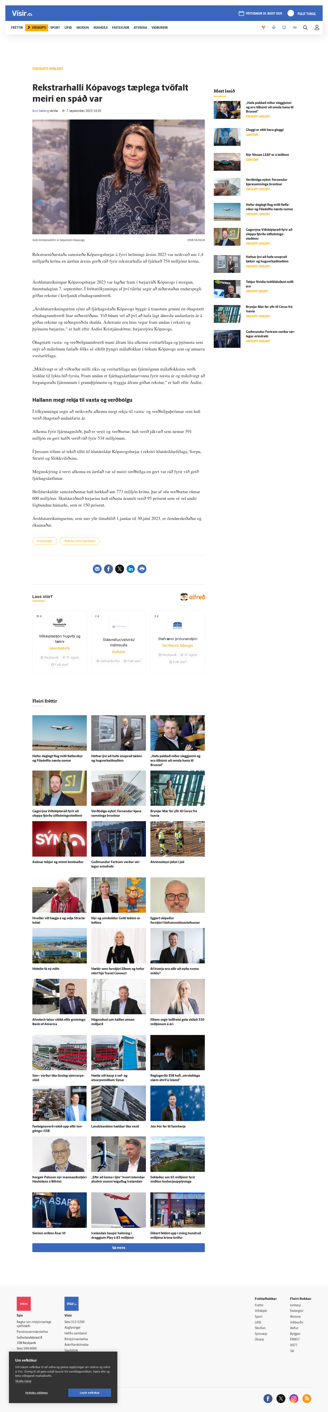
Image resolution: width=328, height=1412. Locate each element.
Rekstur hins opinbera (79, 541)
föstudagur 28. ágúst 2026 (264, 14)
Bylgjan (295, 1334)
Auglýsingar (72, 1328)
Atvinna (295, 1317)
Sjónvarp (261, 1334)
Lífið (258, 1322)
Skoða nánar (23, 1381)
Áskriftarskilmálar (76, 1345)
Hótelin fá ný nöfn (45, 969)
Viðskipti (261, 1311)
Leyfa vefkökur (90, 1392)
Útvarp (259, 1339)
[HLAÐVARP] (274, 27)
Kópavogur (44, 541)
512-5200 (78, 1322)
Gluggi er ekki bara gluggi (265, 130)
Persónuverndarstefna (32, 1332)
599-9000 (30, 1348)
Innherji (295, 1305)
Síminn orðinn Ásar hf (48, 1233)
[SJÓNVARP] (284, 27)
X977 (293, 1345)
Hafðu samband (75, 1333)
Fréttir (259, 1305)
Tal (292, 1351)
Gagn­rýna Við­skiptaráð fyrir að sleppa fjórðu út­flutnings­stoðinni (269, 234)
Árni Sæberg (40, 111)
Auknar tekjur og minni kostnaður (57, 862)
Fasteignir (296, 1311)
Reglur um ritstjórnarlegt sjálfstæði (34, 1324)
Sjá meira (118, 1248)
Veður (294, 1328)
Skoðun (260, 1328)
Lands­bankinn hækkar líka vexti (115, 1126)
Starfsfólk (71, 1350)
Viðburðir (296, 1322)
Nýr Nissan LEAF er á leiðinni (267, 155)
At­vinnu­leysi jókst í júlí (167, 862)
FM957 (295, 1339)
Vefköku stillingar (36, 1392)
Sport (258, 1317)
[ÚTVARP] (295, 27)
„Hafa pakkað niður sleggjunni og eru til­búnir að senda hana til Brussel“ (175, 761)
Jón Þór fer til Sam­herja (168, 1126)
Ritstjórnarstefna (76, 1339)
